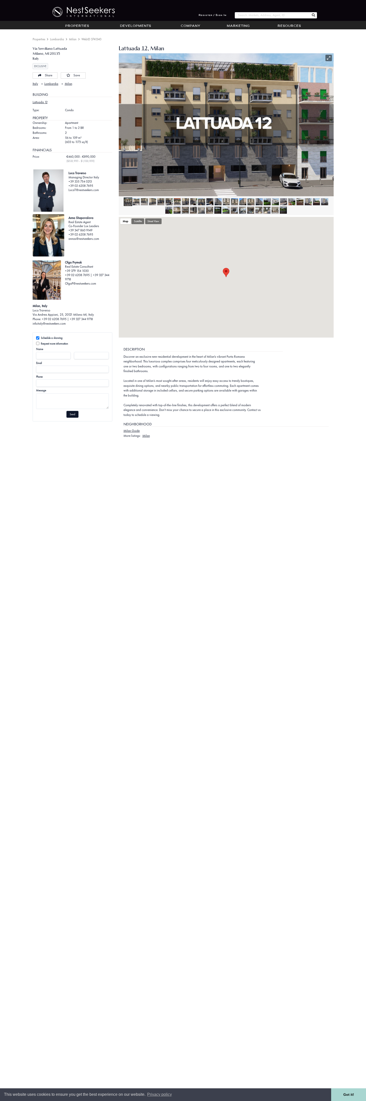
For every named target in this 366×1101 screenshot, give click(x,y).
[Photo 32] (217, 210)
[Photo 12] (218, 201)
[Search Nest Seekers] (313, 15)
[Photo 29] (193, 210)
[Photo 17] (259, 201)
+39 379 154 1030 (77, 271)
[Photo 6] (169, 201)
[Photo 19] (275, 201)
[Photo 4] (152, 201)
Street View (153, 221)
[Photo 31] (209, 210)
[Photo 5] (160, 201)
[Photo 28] (185, 210)
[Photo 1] (128, 201)
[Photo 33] (226, 210)
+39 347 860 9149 (80, 230)
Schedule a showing (51, 338)
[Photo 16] (250, 201)
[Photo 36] (250, 210)
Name (39, 349)
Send (72, 414)
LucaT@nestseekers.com (83, 190)
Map (125, 221)
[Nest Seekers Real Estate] (80, 12)
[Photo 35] (242, 210)
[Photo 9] (193, 201)
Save (76, 75)
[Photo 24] (316, 201)
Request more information (54, 343)
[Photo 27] (177, 210)
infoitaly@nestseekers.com (49, 323)
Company (190, 26)
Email (39, 363)
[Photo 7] (177, 201)
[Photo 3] (144, 201)
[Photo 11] (209, 201)
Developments (135, 26)
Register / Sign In (213, 15)
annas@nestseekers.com (83, 239)
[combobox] (272, 15)
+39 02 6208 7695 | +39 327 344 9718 (87, 277)
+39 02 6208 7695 (80, 186)
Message (41, 390)
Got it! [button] (348, 1095)
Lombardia (57, 39)
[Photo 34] (234, 210)
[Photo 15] (242, 201)
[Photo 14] (234, 201)
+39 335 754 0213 (80, 181)
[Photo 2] (136, 201)
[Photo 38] (266, 210)
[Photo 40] (283, 210)
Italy (35, 84)
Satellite (138, 221)
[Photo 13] (226, 201)
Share (48, 75)
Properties (77, 26)
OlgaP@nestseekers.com (80, 283)
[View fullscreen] (328, 58)
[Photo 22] (300, 201)
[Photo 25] (324, 201)
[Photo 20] (283, 201)
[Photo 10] (201, 201)
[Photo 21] (291, 201)
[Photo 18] (267, 201)
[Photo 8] (185, 201)
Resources (289, 26)
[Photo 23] (308, 201)
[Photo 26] (168, 210)
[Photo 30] (201, 210)
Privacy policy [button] (159, 1094)
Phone (39, 376)
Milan (72, 39)
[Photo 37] (258, 210)
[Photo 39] (275, 210)
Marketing (238, 26)
